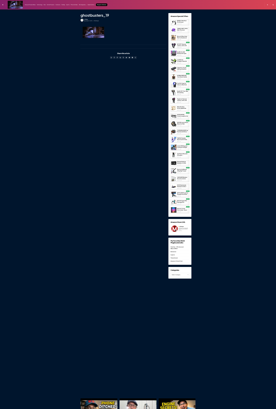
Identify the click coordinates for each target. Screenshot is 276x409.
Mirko (86, 19)
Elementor (173, 251)
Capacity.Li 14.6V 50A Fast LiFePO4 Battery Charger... (182, 68)
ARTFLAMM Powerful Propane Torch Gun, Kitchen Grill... (182, 193)
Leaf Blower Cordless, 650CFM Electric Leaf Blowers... (182, 60)
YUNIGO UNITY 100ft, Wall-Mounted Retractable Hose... (182, 29)
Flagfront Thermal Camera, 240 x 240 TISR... (182, 99)
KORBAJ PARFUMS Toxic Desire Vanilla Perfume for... (182, 76)
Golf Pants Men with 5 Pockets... (182, 154)
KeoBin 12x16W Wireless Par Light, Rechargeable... (182, 52)
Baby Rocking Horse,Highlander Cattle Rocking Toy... (181, 107)
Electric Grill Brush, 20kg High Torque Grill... (182, 170)
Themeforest (174, 258)
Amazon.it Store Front (177, 261)
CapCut (173, 254)
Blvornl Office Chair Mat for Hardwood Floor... (182, 37)
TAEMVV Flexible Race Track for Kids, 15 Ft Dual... (182, 138)
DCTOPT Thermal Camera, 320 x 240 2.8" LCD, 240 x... (182, 45)
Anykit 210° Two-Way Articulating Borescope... (182, 91)
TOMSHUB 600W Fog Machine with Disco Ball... (182, 131)
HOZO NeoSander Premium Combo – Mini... (182, 185)
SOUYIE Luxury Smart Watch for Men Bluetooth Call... (182, 123)
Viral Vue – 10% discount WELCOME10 (177, 247)
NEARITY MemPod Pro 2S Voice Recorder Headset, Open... (182, 21)
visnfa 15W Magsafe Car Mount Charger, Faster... (182, 146)
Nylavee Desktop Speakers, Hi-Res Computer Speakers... (181, 162)
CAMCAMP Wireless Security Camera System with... (182, 178)
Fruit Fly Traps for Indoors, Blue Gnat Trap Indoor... (182, 84)
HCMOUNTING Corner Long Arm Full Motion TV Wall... (182, 115)
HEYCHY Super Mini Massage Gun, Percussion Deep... (182, 201)
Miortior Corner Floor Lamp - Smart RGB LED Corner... (182, 209)
